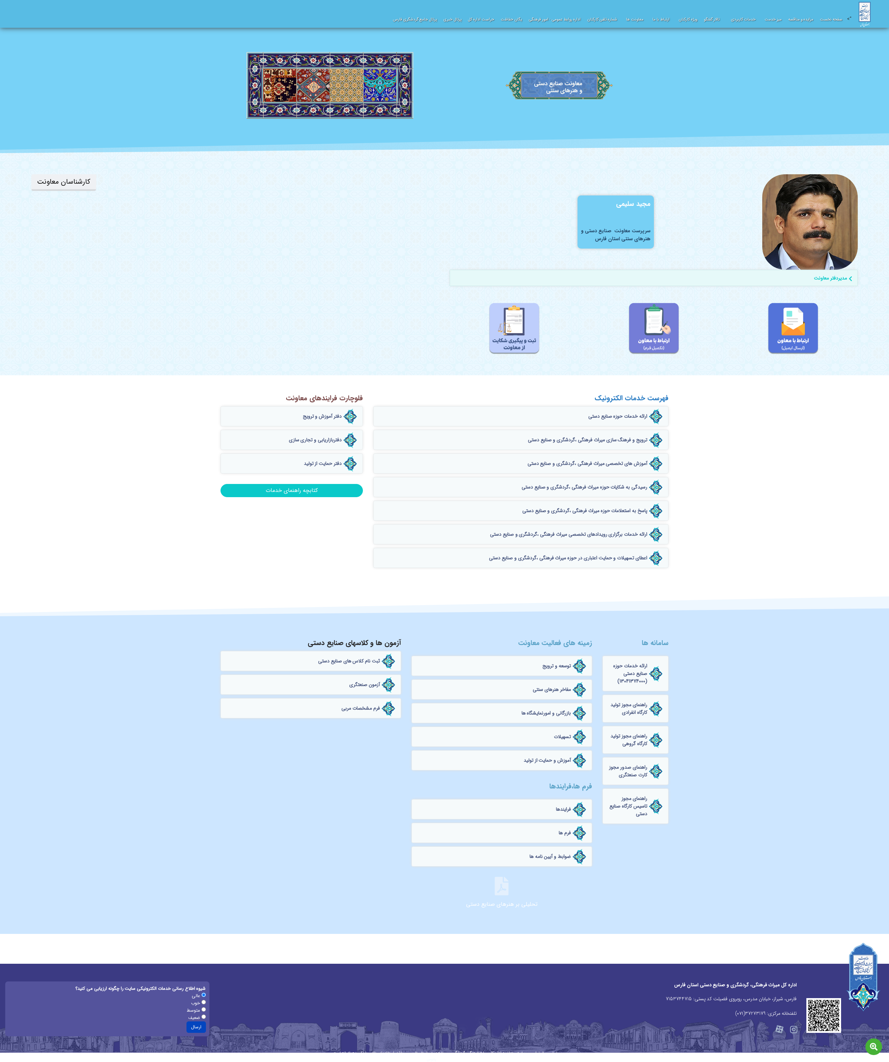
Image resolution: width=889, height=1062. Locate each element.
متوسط (194, 1010)
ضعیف (194, 1017)
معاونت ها (634, 19)
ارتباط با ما (661, 19)
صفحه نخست (831, 19)
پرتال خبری (452, 19)
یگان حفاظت (511, 19)
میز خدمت (773, 19)
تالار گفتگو (712, 19)
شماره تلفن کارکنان (602, 19)
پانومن (431, 1059)
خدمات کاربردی (743, 19)
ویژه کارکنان (688, 19)
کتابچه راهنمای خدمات (292, 490)
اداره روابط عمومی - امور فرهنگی (555, 19)
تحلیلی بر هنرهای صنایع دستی (501, 904)
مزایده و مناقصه (800, 19)
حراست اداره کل (481, 19)
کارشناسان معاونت (63, 181)
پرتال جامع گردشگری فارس (415, 19)
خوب (196, 1003)
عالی (196, 996)
